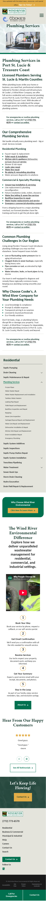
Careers (5, 844)
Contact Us (34, 895)
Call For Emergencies (11, 895)
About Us (22, 705)
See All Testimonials (21, 768)
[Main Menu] (42, 15)
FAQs (4, 840)
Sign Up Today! (25, 5)
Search (5, 852)
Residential (7, 828)
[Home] (14, 11)
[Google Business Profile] (3, 869)
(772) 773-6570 (11, 821)
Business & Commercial (12, 832)
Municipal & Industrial (12, 836)
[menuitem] (23, 368)
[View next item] (26, 759)
